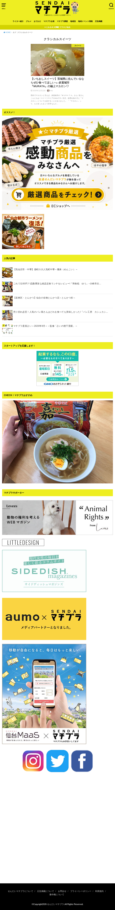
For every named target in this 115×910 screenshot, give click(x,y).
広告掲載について (45, 891)
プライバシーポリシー (80, 891)
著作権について (56, 894)
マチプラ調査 (62, 21)
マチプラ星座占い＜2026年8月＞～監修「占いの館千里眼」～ (45, 326)
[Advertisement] (57, 858)
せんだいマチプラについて (20, 891)
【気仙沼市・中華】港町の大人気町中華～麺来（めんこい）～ (45, 269)
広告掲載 (98, 21)
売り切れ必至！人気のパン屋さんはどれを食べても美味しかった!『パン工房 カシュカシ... (60, 312)
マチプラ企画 (48, 21)
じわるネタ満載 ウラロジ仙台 (58, 27)
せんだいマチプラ (55, 904)
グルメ (28, 21)
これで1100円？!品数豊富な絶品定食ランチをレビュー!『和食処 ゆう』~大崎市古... (57, 283)
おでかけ (37, 21)
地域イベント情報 (85, 21)
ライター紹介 (18, 21)
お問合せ (62, 891)
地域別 (73, 21)
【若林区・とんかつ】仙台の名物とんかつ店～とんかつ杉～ (44, 297)
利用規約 (99, 891)
